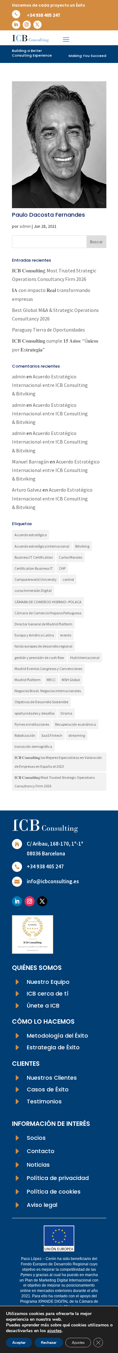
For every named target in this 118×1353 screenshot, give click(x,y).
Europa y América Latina (34, 635)
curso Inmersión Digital (33, 590)
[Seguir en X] (37, 25)
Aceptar (19, 1342)
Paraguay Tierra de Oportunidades (48, 329)
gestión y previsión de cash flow (39, 657)
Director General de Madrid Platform (43, 624)
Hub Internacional (84, 657)
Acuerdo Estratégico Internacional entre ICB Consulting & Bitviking (50, 385)
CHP (62, 568)
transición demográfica (33, 746)
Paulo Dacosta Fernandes (48, 215)
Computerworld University (35, 579)
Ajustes (78, 1342)
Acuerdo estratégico (30, 534)
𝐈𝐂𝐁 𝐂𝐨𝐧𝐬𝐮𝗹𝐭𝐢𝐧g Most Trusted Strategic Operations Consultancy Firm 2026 (54, 781)
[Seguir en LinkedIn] (16, 25)
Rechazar (49, 1342)
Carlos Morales (70, 557)
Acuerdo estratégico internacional (41, 546)
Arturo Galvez (27, 490)
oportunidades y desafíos (34, 713)
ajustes (54, 1331)
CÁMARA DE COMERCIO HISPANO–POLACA (47, 601)
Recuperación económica (75, 724)
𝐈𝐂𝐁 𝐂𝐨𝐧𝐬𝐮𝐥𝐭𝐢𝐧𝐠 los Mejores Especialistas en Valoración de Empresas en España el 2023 (58, 761)
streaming (76, 735)
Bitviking (82, 546)
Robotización (24, 735)
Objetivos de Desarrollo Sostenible (41, 701)
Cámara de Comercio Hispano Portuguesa (47, 613)
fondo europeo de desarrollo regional (43, 646)
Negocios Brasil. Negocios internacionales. (48, 690)
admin (25, 226)
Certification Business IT (33, 568)
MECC (51, 679)
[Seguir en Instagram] (27, 25)
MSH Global (71, 679)
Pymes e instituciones (31, 724)
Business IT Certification (33, 557)
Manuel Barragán (30, 461)
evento (65, 635)
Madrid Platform (27, 679)
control (68, 579)
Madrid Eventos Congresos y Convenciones (48, 668)
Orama (66, 713)
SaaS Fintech (51, 735)
